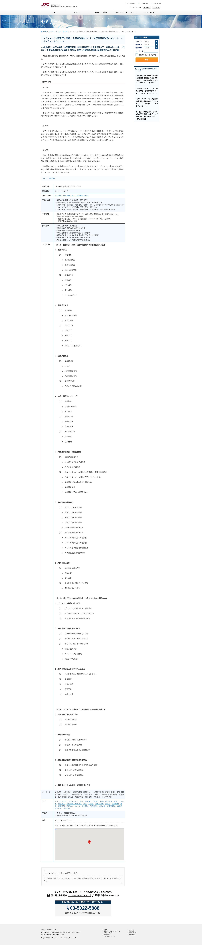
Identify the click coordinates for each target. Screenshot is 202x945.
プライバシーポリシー (110, 936)
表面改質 (61, 806)
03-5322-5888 (84, 908)
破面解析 (115, 804)
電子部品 (66, 808)
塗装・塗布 (99, 804)
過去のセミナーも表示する (147, 55)
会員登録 (146, 7)
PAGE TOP (195, 915)
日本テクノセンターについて (112, 931)
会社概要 (131, 931)
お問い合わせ (157, 3)
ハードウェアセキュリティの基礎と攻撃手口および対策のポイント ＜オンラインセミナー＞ (147, 90)
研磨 (102, 801)
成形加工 (61, 804)
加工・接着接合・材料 (80, 195)
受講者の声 (107, 934)
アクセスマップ (108, 933)
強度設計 (93, 806)
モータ (91, 804)
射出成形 (108, 801)
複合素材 (85, 806)
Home (105, 929)
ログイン (156, 7)
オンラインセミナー (62, 195)
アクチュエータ (61, 801)
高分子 (96, 801)
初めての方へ (131, 3)
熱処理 (107, 804)
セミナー (131, 929)
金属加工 (88, 801)
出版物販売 (132, 934)
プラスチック (73, 801)
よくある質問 (144, 3)
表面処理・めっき (73, 806)
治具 (85, 804)
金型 (81, 801)
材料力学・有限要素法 (107, 806)
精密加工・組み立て (74, 804)
